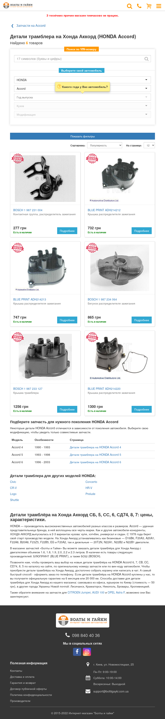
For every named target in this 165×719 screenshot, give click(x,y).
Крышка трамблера (27, 391)
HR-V (89, 488)
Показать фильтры (82, 136)
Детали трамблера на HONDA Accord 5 (95, 455)
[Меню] (159, 6)
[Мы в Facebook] (77, 652)
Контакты (16, 671)
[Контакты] (139, 6)
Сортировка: (77, 145)
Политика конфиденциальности (31, 695)
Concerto (91, 482)
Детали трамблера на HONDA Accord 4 (95, 447)
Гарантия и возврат (23, 683)
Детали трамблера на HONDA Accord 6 (95, 462)
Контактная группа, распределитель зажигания (44, 212)
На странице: (134, 145)
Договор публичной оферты (28, 689)
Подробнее (67, 231)
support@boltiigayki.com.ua (111, 691)
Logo (13, 494)
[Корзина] (149, 6)
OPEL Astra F (116, 592)
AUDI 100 (98, 592)
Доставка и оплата (22, 677)
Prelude (90, 494)
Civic (13, 482)
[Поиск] (130, 6)
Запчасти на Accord (30, 25)
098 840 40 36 (86, 635)
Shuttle (14, 500)
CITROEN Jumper (79, 592)
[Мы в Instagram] (87, 652)
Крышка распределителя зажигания (111, 212)
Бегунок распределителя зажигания (111, 301)
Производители (20, 701)
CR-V (13, 488)
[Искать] (146, 58)
